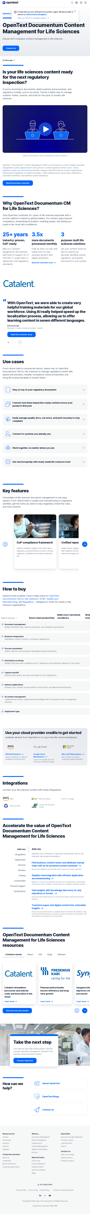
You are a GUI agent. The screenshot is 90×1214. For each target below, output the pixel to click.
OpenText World (37, 1167)
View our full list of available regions (32, 18)
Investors (6, 1143)
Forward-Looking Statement (63, 1190)
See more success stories (17, 1010)
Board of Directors (9, 1164)
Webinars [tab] (62, 954)
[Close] (75, 11)
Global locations (67, 1158)
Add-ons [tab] (21, 849)
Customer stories (67, 1140)
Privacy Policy (21, 1190)
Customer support (67, 1161)
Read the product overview (17, 183)
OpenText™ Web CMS (50, 1206)
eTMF (43, 599)
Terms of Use (33, 1190)
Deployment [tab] (20, 860)
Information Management (41, 1137)
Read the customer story (42, 262)
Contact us (11, 48)
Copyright (25, 1201)
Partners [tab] (22, 870)
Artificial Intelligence (39, 1140)
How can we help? (67, 1154)
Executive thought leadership (71, 1137)
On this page (8, 60)
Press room (36, 1161)
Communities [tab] (20, 881)
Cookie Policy (45, 1190)
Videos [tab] (30, 954)
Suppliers (6, 1149)
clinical (75, 168)
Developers (7, 1140)
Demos (63, 1146)
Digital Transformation (40, 1149)
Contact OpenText (25, 1060)
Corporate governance (11, 1167)
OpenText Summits (38, 1170)
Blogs (34, 1173)
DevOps (35, 1152)
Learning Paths (66, 1143)
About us (6, 1158)
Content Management (40, 1146)
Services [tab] (22, 865)
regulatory (7, 170)
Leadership (7, 1161)
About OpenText (51, 1083)
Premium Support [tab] (17, 886)
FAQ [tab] (40, 954)
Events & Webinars (38, 1164)
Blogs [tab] (49, 954)
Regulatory (28, 602)
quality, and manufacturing (22, 170)
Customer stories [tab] (13, 954)
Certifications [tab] (20, 891)
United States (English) (36, 14)
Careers (5, 1137)
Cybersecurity (37, 1143)
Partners (6, 1146)
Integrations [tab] (20, 854)
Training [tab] (22, 875)
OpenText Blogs (50, 1096)
